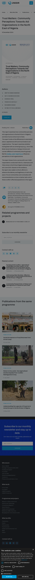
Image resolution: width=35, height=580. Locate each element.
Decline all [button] (25, 576)
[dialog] (17, 564)
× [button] (33, 549)
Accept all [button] (9, 576)
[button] (17, 573)
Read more (24, 560)
